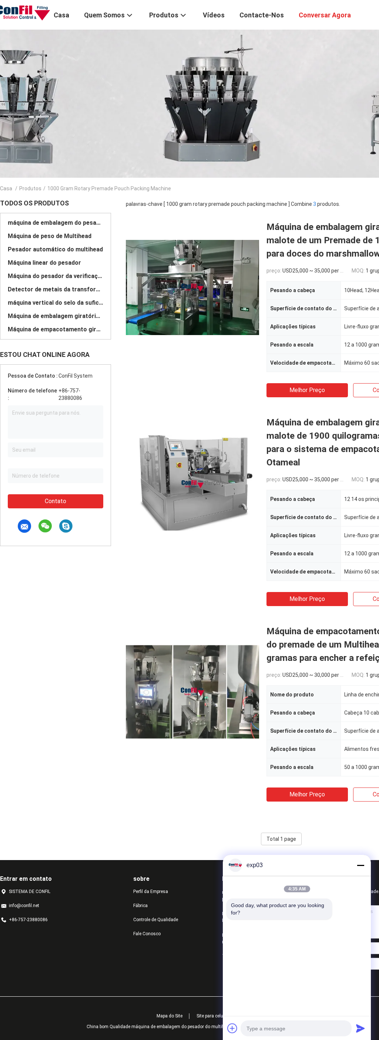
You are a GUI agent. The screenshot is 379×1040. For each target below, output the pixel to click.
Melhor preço (307, 390)
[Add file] (232, 1028)
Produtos (30, 188)
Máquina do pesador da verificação (55, 276)
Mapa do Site (169, 1016)
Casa (6, 188)
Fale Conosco (147, 933)
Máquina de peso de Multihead (49, 236)
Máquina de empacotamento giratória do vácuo (55, 329)
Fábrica (140, 905)
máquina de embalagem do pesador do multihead (55, 222)
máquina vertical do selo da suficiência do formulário (55, 302)
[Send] (360, 1028)
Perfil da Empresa (150, 891)
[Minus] (360, 865)
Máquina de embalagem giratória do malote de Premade (55, 316)
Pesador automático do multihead (55, 249)
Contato (55, 501)
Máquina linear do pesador (44, 262)
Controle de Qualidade (155, 919)
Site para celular (212, 1016)
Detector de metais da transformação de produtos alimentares (55, 289)
